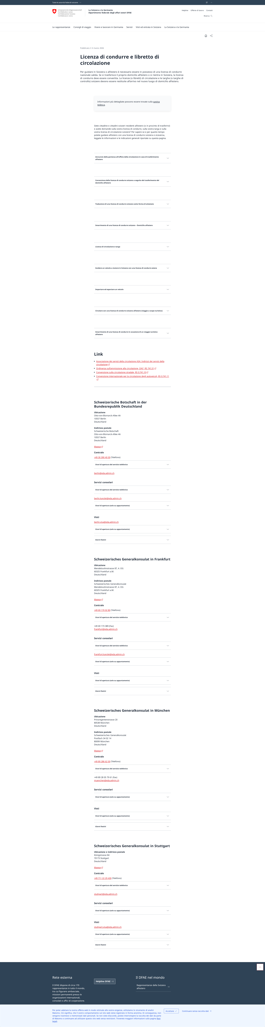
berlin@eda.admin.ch (104, 473)
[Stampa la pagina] (205, 35)
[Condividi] (211, 35)
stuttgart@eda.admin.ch (105, 894)
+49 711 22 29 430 (102, 878)
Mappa (97, 446)
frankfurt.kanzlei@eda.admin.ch (109, 654)
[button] (61, 27)
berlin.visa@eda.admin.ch (106, 522)
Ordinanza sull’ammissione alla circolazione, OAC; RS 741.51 (125, 368)
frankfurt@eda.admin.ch (105, 629)
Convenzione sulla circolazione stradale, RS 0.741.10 (121, 372)
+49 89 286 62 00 (102, 761)
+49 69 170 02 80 (102, 610)
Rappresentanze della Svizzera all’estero (151, 987)
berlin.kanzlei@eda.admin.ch (108, 498)
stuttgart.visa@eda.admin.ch (108, 927)
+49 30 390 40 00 (102, 457)
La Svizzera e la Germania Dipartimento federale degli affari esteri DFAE (110, 11)
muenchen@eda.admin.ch (106, 780)
